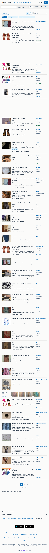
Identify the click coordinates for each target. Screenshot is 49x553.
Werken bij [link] (16, 537)
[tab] (27, 13)
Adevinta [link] (29, 537)
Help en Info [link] (33, 532)
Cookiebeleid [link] (24, 534)
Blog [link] (6, 532)
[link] (6, 2)
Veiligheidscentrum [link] (27, 2)
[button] (41, 2)
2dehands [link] (35, 537)
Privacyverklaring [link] (15, 534)
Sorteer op (35, 10)
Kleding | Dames (12, 17)
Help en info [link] (14, 2)
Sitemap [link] (24, 540)
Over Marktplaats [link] (8, 537)
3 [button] (27, 484)
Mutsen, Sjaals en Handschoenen (25, 17)
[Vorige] (18, 484)
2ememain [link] (42, 537)
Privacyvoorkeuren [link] (33, 534)
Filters (5, 17)
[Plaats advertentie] (46, 2)
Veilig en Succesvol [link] (24, 532)
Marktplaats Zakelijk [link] (13, 532)
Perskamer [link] (23, 537)
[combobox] (9, 7)
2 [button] (24, 484)
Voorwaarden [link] (20, 2)
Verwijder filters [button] (39, 17)
